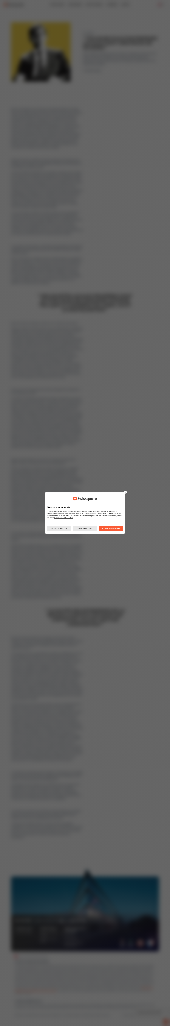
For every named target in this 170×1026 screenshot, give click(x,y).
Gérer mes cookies (85, 528)
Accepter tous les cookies (111, 528)
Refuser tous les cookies (59, 528)
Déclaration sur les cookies (63, 518)
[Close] (125, 492)
